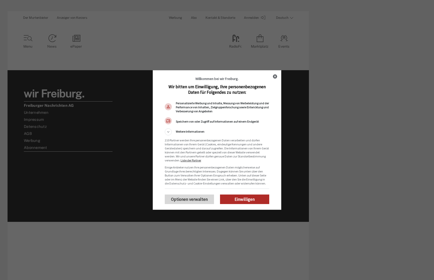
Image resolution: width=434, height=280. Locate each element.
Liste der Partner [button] (191, 160)
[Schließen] (275, 76)
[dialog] (217, 140)
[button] (217, 131)
